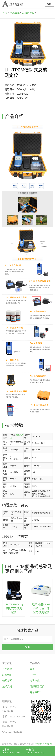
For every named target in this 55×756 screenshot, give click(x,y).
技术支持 (7, 686)
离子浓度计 (36, 692)
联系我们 (7, 675)
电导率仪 (35, 680)
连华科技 (38, 744)
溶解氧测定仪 (37, 686)
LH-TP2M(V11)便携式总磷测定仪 (14, 608)
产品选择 (15, 13)
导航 (49, 4)
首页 (4, 13)
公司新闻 (7, 680)
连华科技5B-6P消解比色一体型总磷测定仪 (41, 608)
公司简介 (7, 669)
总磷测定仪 (28, 13)
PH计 (33, 675)
